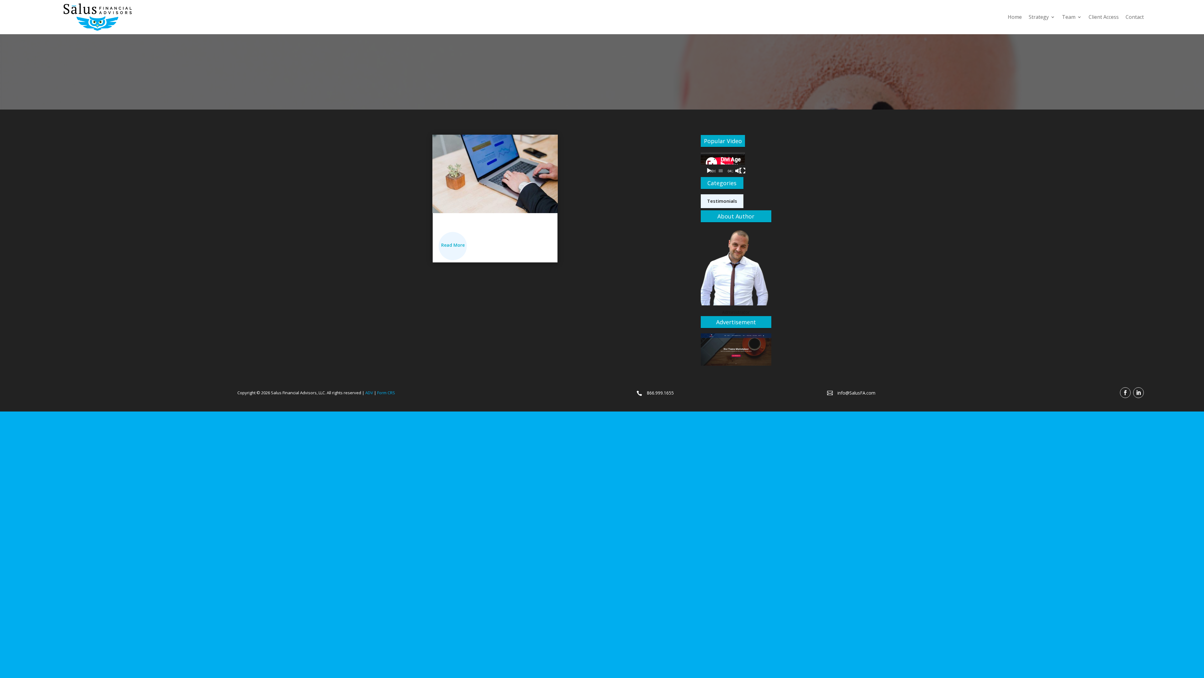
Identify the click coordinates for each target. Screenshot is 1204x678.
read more (453, 245)
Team (1068, 16)
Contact (1135, 16)
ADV (369, 393)
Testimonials (722, 201)
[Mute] (738, 171)
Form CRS (386, 393)
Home (1015, 16)
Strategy (1039, 16)
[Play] (709, 171)
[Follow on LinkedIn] (1138, 392)
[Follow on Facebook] (1125, 392)
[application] (723, 164)
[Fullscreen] (742, 171)
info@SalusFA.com (856, 393)
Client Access (1104, 16)
